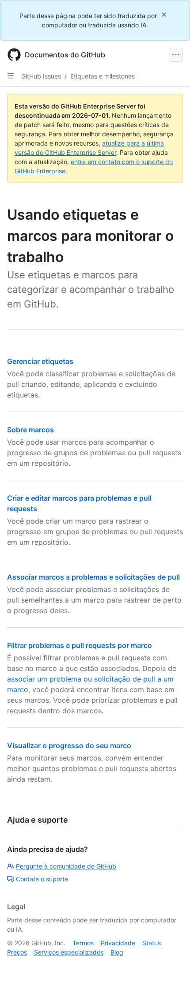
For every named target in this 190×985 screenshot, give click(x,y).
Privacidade (118, 943)
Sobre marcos (30, 429)
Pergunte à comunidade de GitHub (66, 866)
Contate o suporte (42, 879)
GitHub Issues (41, 76)
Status (151, 943)
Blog (116, 952)
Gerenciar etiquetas (40, 361)
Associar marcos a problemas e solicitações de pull (93, 577)
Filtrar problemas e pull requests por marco (79, 645)
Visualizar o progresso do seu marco (69, 745)
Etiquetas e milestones (102, 76)
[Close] (165, 14)
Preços (17, 952)
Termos (83, 943)
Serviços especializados (68, 952)
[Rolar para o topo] (170, 965)
